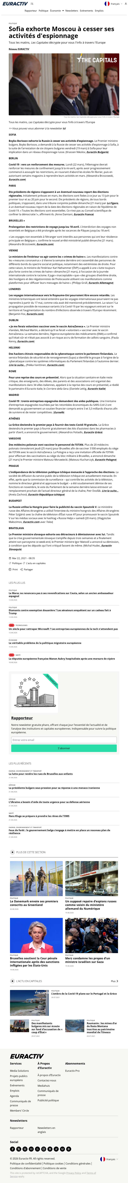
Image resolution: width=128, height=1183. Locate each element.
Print (15, 569)
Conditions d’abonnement (25, 1168)
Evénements (86, 10)
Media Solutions (19, 1070)
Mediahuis (44, 1085)
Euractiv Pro (72, 1070)
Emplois (99, 10)
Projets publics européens (18, 1078)
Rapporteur (31, 10)
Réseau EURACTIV (19, 49)
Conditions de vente (54, 1168)
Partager (28, 569)
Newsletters (71, 10)
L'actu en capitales (36, 563)
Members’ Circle (19, 1110)
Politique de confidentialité (26, 1163)
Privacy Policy (73, 1172)
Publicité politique (48, 1100)
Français (115, 3)
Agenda (14, 1096)
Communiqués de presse (20, 1103)
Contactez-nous (47, 1080)
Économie (55, 10)
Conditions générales (78, 1163)
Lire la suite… (17, 365)
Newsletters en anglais (46, 1130)
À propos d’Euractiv (49, 1075)
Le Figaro (112, 203)
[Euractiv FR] (15, 4)
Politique (43, 10)
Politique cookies (54, 1163)
